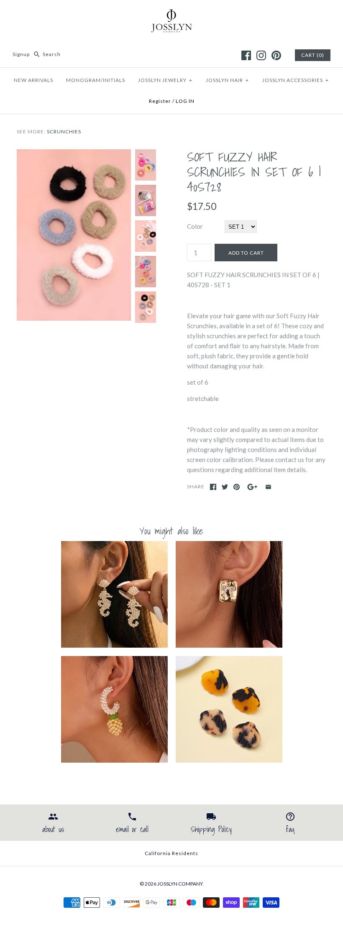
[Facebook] (246, 55)
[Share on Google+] (252, 487)
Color (195, 226)
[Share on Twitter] (225, 487)
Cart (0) (312, 55)
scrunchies (64, 131)
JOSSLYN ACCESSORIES (295, 80)
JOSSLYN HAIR (227, 80)
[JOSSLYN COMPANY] (171, 13)
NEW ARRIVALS (33, 80)
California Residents (171, 853)
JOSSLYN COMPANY (179, 884)
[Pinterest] (276, 55)
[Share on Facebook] (213, 487)
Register (160, 101)
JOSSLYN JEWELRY (165, 80)
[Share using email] (268, 487)
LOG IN (185, 101)
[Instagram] (261, 55)
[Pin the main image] (236, 487)
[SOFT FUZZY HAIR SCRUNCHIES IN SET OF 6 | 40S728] (74, 154)
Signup (21, 54)
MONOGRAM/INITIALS (95, 80)
